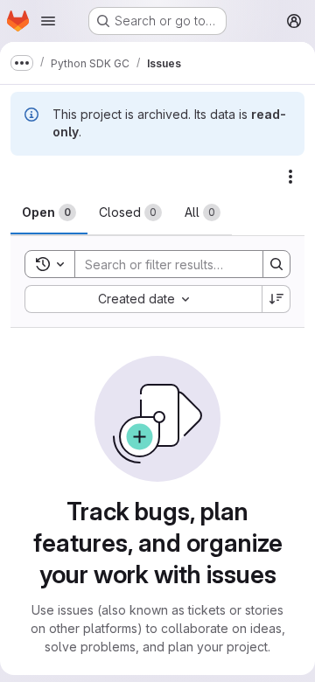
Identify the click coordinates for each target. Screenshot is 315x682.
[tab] (49, 212)
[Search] (276, 264)
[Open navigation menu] (48, 21)
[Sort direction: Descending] (276, 299)
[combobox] (143, 299)
